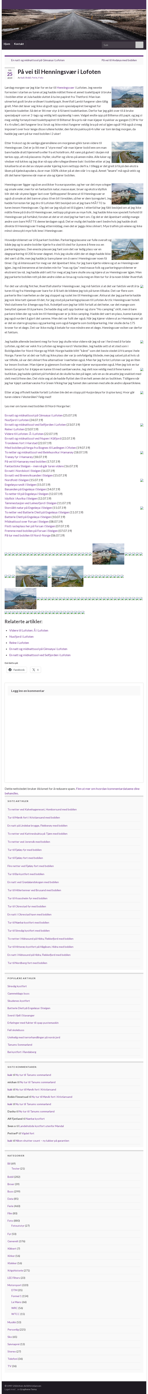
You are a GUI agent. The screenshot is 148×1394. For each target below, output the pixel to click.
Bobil (28, 77)
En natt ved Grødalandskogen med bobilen (33, 882)
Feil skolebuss (16, 1030)
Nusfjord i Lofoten (17, 420)
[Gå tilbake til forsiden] (74, 24)
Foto (40, 77)
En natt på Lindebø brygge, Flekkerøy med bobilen (37, 825)
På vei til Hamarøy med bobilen (25, 461)
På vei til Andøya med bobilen (119, 60)
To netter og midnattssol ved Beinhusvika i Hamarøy (39, 452)
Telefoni (13, 1358)
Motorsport (15, 1285)
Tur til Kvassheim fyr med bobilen (27, 898)
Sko (10, 1336)
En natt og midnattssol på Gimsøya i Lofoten (38, 60)
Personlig (13, 1329)
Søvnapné (14, 1344)
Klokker (12, 1263)
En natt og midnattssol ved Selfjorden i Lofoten (35, 424)
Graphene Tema (28, 1389)
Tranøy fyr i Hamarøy (19, 457)
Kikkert (12, 1248)
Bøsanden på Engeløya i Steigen (25, 489)
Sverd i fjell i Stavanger (21, 1015)
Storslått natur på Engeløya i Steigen (28, 507)
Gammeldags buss (18, 993)
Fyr (9, 1233)
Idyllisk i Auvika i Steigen (21, 498)
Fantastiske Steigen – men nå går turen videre (34, 466)
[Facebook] (12, 4)
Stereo (12, 1351)
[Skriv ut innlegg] (140, 78)
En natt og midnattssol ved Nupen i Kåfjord (33, 438)
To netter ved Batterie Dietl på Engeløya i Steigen (37, 512)
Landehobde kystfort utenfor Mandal (41, 1126)
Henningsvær (65, 87)
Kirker (11, 1255)
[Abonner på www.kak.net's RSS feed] (6, 4)
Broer (11, 1184)
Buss (10, 1191)
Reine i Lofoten (14, 429)
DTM (14, 1290)
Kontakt (19, 43)
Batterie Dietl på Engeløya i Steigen (28, 517)
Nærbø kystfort (35, 1118)
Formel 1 (16, 1296)
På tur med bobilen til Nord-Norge (27, 535)
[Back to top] (139, 1385)
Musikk (12, 1322)
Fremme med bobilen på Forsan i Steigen (31, 530)
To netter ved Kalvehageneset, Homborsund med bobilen (42, 809)
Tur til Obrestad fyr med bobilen (27, 906)
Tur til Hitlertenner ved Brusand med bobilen (34, 890)
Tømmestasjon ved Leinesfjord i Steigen (31, 503)
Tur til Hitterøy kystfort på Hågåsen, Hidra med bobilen (40, 946)
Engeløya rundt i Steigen (20, 484)
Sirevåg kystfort (17, 986)
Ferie (34, 77)
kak (22, 77)
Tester (15, 1168)
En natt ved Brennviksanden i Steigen (29, 475)
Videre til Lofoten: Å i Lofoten (24, 433)
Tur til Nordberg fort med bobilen (27, 962)
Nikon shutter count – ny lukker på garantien (42, 1140)
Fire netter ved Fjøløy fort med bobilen (31, 866)
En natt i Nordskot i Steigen (23, 470)
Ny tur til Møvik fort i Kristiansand (36, 1089)
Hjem (7, 43)
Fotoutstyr (17, 1225)
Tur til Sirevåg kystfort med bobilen (29, 930)
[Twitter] (19, 4)
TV (9, 1366)
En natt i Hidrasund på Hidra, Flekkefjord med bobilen (39, 954)
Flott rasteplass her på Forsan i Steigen (30, 526)
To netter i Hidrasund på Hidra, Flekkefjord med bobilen (40, 938)
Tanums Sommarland (20, 1044)
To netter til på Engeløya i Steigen (26, 494)
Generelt (13, 1241)
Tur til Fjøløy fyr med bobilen (25, 849)
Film (10, 1213)
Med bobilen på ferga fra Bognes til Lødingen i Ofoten (40, 447)
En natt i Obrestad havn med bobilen (29, 914)
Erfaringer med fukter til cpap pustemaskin (33, 1022)
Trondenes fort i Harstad (21, 443)
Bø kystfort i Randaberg (22, 1052)
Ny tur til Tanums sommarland (33, 1074)
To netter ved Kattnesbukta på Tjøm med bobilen (37, 833)
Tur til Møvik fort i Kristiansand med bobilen (34, 817)
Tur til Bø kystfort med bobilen (26, 874)
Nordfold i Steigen (17, 480)
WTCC (15, 1314)
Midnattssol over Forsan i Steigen (27, 521)
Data (10, 1198)
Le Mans (16, 1302)
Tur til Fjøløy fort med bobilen (25, 857)
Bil (9, 1163)
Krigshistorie (15, 1270)
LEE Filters (14, 1277)
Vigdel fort (27, 1133)
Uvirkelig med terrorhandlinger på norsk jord (34, 1037)
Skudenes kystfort (19, 1000)
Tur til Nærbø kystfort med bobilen (28, 922)
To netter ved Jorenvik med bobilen (29, 841)
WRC (14, 1308)
